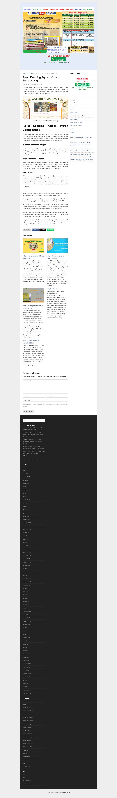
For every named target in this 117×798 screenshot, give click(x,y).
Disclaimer (73, 106)
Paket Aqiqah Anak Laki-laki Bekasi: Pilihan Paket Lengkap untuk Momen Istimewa (32, 441)
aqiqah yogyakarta (28, 743)
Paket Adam (73, 112)
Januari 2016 (26, 660)
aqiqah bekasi (32, 73)
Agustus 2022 (26, 532)
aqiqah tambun (27, 740)
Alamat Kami (73, 102)
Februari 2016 (26, 657)
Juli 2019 (25, 568)
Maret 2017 (26, 634)
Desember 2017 (27, 611)
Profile (72, 129)
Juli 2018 (25, 588)
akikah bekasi (26, 701)
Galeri (71, 109)
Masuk (24, 774)
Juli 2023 (25, 503)
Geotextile (25, 750)
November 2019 (27, 555)
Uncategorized (26, 766)
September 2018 (27, 581)
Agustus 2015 (26, 677)
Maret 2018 (26, 601)
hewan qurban (26, 753)
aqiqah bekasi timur (28, 717)
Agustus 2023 (26, 499)
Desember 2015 (27, 663)
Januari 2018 (26, 608)
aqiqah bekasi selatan (28, 714)
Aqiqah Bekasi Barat (53, 289)
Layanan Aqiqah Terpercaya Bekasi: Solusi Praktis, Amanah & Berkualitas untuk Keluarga (34, 453)
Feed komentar (26, 780)
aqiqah (24, 704)
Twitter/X (43, 229)
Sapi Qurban (26, 760)
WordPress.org (26, 784)
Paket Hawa (73, 119)
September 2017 (27, 621)
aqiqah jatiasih (26, 730)
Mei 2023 (25, 509)
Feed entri (25, 777)
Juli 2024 (25, 493)
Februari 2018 (26, 604)
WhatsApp (51, 229)
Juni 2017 (25, 631)
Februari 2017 (26, 637)
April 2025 (25, 480)
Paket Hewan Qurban (76, 122)
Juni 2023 (25, 506)
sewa (24, 763)
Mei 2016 (25, 647)
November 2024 (27, 490)
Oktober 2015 (26, 670)
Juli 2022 (25, 536)
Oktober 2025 (26, 476)
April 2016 (25, 650)
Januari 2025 (26, 486)
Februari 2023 (26, 519)
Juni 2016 (25, 644)
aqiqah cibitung (27, 724)
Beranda (25, 73)
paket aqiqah (26, 756)
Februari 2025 (26, 483)
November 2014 (27, 693)
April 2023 (25, 513)
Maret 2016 (26, 654)
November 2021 (27, 545)
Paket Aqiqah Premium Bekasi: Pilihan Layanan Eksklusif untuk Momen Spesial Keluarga (80, 144)
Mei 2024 (25, 496)
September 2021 (27, 552)
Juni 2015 (25, 683)
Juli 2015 (25, 680)
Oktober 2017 (26, 618)
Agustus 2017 (26, 624)
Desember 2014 (27, 690)
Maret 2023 (26, 516)
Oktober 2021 (26, 549)
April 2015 (25, 686)
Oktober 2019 (26, 558)
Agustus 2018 (26, 585)
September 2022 (27, 529)
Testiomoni (73, 132)
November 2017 (27, 614)
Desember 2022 (27, 522)
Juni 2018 (25, 591)
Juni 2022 (25, 539)
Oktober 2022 (26, 526)
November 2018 (27, 578)
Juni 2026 (25, 470)
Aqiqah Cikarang (27, 727)
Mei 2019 (25, 575)
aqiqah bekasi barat (28, 710)
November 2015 (27, 667)
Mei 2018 (25, 595)
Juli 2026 (25, 467)
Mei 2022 (25, 542)
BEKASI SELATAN (27, 746)
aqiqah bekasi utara (28, 720)
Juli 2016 (25, 641)
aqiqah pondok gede (28, 737)
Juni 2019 (25, 572)
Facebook (35, 229)
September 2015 (27, 673)
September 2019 (27, 562)
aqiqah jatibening (27, 733)
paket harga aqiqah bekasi (77, 115)
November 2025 (27, 473)
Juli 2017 (25, 627)
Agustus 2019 (26, 565)
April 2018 (25, 598)
